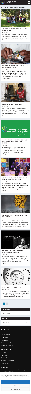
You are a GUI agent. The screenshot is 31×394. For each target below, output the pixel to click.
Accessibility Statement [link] (7, 360)
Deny (15, 386)
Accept (15, 382)
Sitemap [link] (3, 352)
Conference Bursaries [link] (7, 345)
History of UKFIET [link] (6, 335)
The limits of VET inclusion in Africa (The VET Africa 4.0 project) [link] (15, 66)
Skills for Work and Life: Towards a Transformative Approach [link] (13, 251)
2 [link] (6, 304)
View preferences (15, 390)
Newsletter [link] (4, 355)
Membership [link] (4, 340)
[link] (8, 2)
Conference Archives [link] (6, 343)
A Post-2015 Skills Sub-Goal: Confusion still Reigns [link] (14, 216)
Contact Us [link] (4, 358)
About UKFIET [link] (5, 332)
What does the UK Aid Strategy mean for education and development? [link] (15, 178)
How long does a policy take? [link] (11, 287)
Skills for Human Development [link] (12, 104)
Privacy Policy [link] (10, 378)
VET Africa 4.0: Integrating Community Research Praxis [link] (14, 29)
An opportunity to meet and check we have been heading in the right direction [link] (14, 141)
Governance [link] (4, 337)
